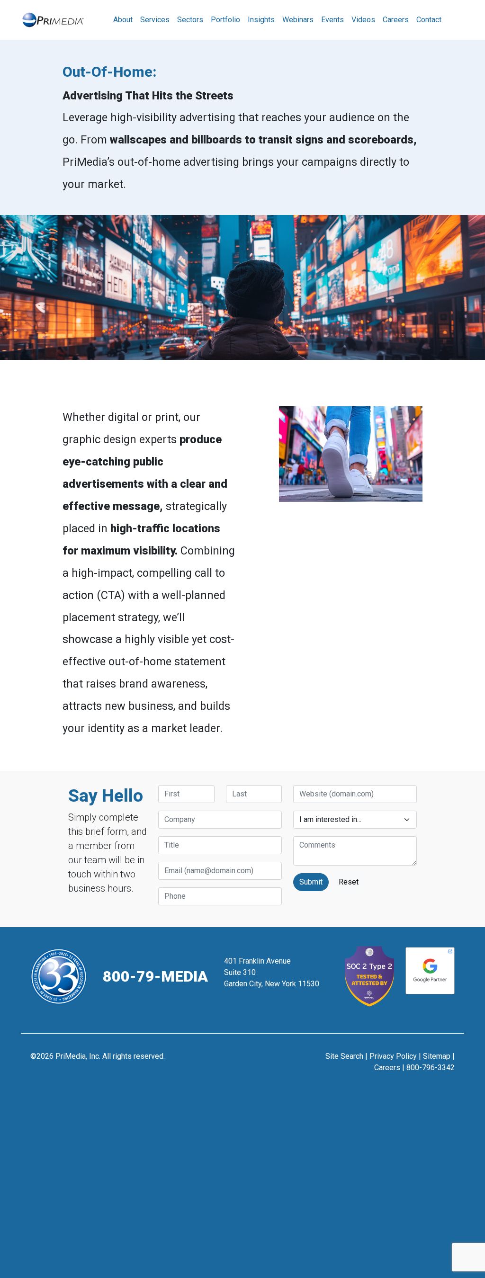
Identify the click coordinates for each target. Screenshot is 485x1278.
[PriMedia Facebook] (219, 1060)
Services (155, 19)
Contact (428, 19)
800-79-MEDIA (155, 976)
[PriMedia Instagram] (243, 1060)
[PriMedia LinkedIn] (266, 1060)
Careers (396, 19)
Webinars (298, 19)
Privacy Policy (393, 1056)
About (123, 19)
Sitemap (436, 1056)
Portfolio (225, 19)
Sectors (190, 19)
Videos (363, 19)
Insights (261, 19)
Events (332, 19)
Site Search (344, 1056)
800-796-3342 (430, 1067)
